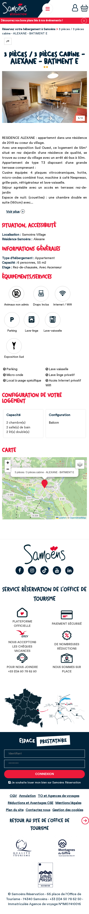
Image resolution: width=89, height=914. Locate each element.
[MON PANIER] (84, 9)
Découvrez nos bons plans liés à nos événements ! (32, 20)
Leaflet (62, 517)
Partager (8, 41)
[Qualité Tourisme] (22, 848)
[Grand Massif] (44, 875)
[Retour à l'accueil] (14, 9)
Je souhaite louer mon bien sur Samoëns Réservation (46, 782)
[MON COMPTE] (75, 8)
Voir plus (13, 211)
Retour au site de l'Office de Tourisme (40, 824)
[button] (84, 9)
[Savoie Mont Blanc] (66, 848)
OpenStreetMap (78, 517)
